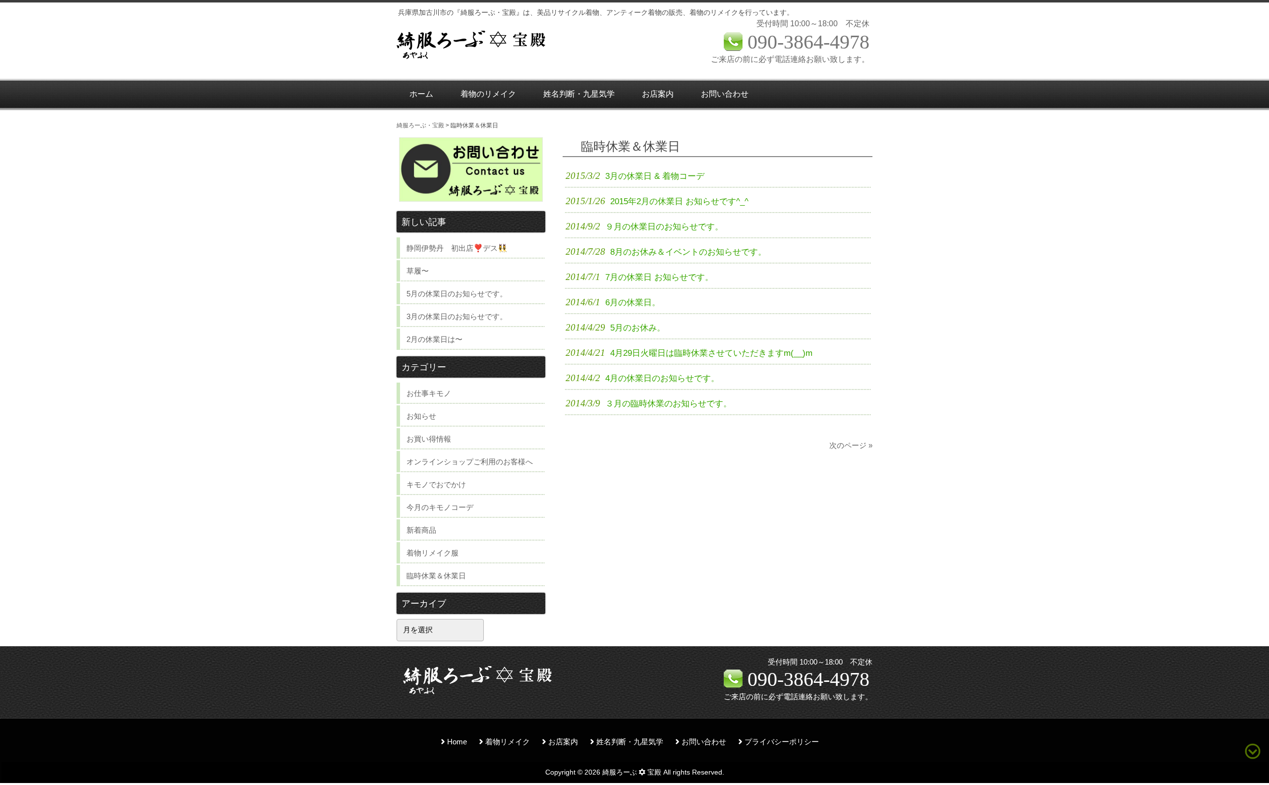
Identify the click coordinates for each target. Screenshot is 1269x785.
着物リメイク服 (432, 553)
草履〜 (417, 271)
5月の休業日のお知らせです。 (456, 293)
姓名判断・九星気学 (629, 742)
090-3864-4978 (808, 679)
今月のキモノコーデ (439, 507)
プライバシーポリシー (782, 742)
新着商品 (421, 530)
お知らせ (421, 416)
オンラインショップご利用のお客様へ (469, 461)
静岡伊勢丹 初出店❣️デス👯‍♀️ (456, 248)
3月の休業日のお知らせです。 (456, 316)
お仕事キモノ (428, 393)
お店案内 (563, 742)
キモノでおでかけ (436, 484)
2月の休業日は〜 (434, 339)
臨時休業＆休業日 (436, 575)
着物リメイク (507, 742)
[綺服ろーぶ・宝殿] (471, 57)
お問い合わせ (704, 742)
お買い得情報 (428, 439)
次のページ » (850, 445)
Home (457, 742)
